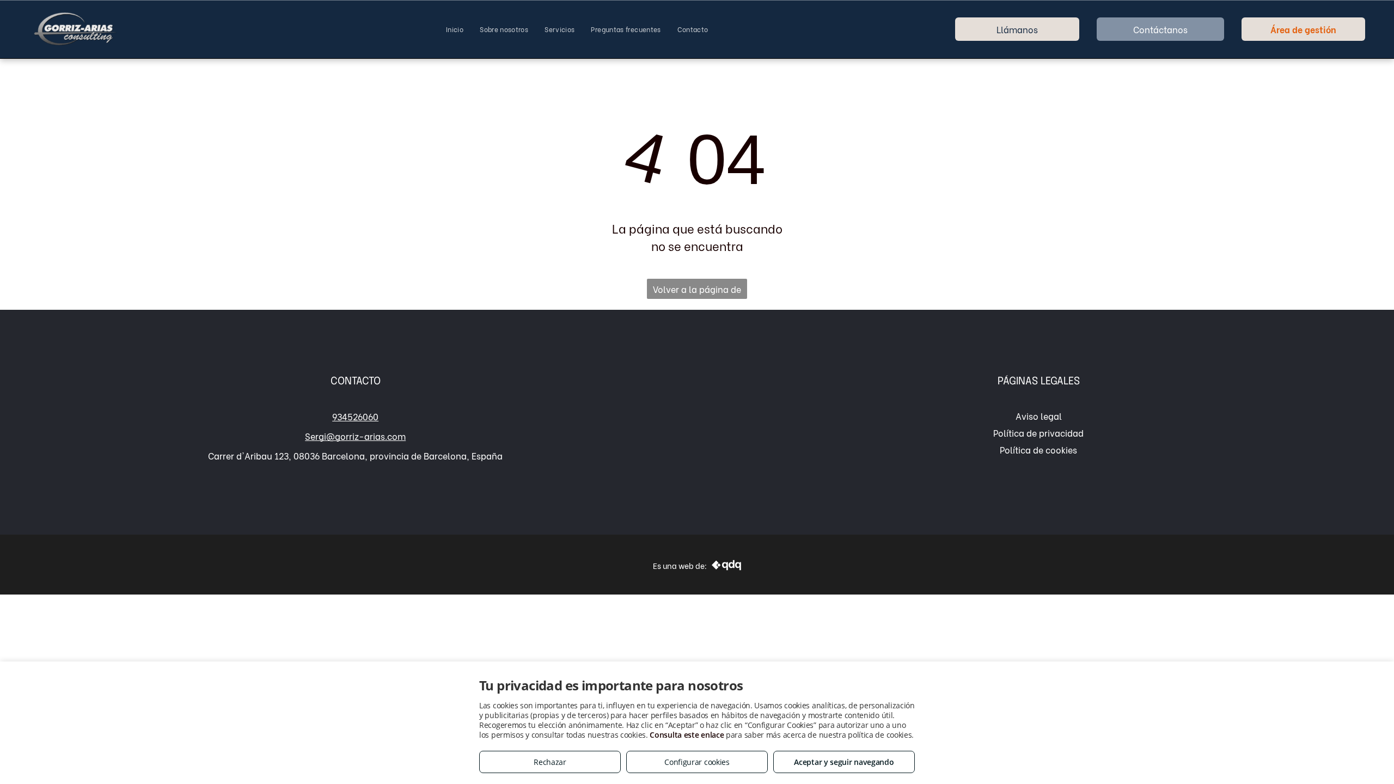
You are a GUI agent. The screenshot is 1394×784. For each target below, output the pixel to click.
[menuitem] (455, 29)
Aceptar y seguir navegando (844, 762)
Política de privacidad (1038, 432)
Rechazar (550, 762)
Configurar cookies (697, 762)
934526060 (355, 416)
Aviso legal (1039, 415)
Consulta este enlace (687, 735)
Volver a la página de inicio (697, 291)
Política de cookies (1038, 449)
